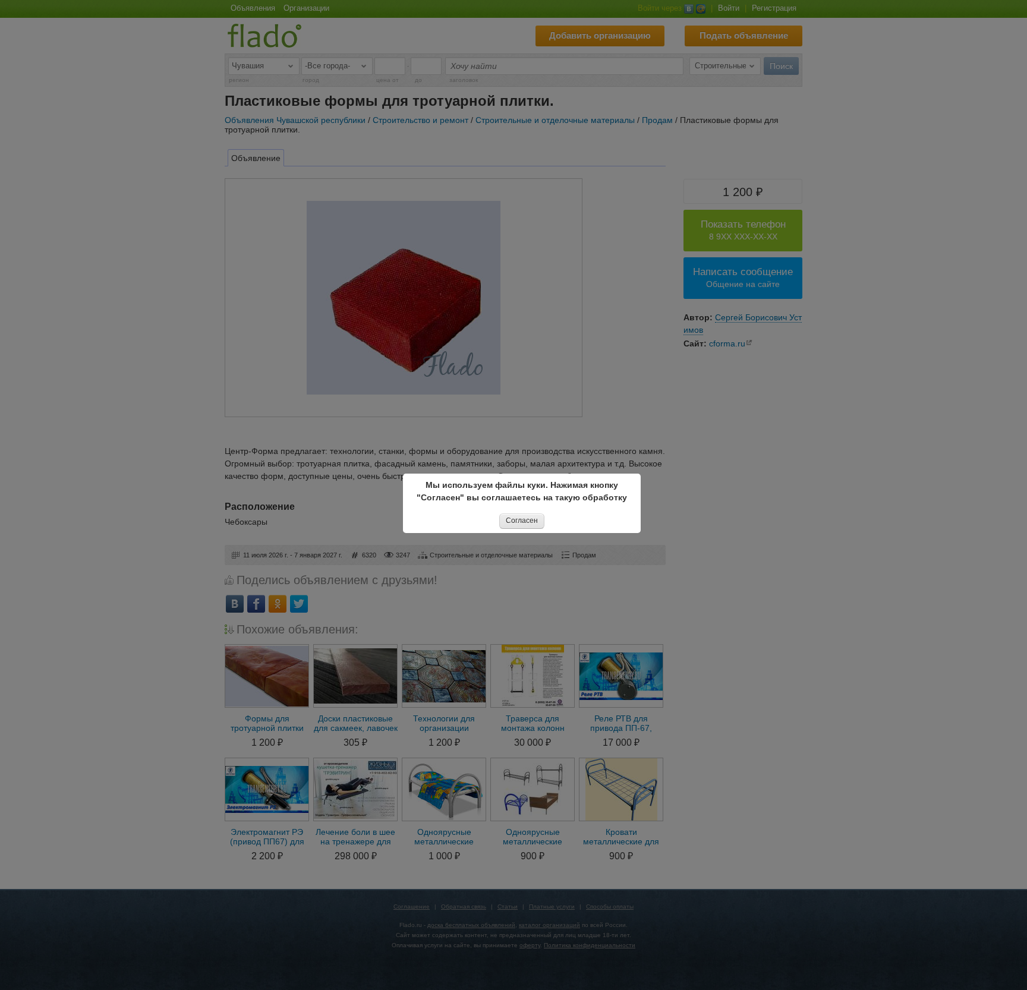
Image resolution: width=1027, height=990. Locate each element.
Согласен (522, 520)
